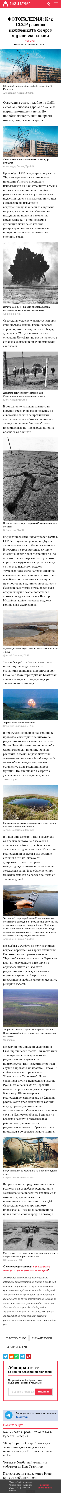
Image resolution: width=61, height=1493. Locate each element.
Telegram (22, 1417)
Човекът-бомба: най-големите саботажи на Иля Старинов (25, 1464)
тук (11, 1487)
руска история (42, 1338)
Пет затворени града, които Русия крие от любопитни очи (28, 1475)
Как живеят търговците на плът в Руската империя (27, 1434)
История (30, 41)
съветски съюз (16, 1338)
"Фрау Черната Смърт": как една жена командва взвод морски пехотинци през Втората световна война (28, 1449)
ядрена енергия (16, 1347)
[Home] (5, 4)
